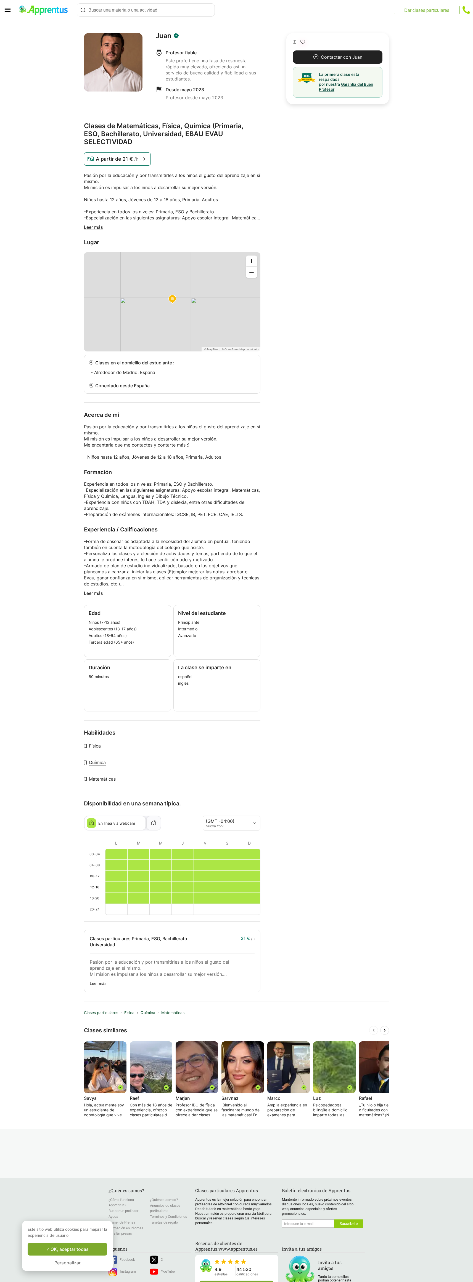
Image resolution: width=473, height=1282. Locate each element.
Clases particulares (101, 1012)
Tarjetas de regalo (164, 1222)
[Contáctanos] (466, 10)
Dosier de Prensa (122, 1222)
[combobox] (146, 10)
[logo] (45, 9)
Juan (163, 35)
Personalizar (67, 1262)
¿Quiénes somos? (164, 1200)
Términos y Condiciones (168, 1216)
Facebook (127, 1259)
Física (95, 746)
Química (97, 762)
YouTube (168, 1271)
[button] (302, 42)
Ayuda (113, 1216)
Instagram (128, 1271)
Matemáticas (102, 779)
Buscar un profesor (123, 1211)
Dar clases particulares (426, 10)
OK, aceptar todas (69, 1249)
